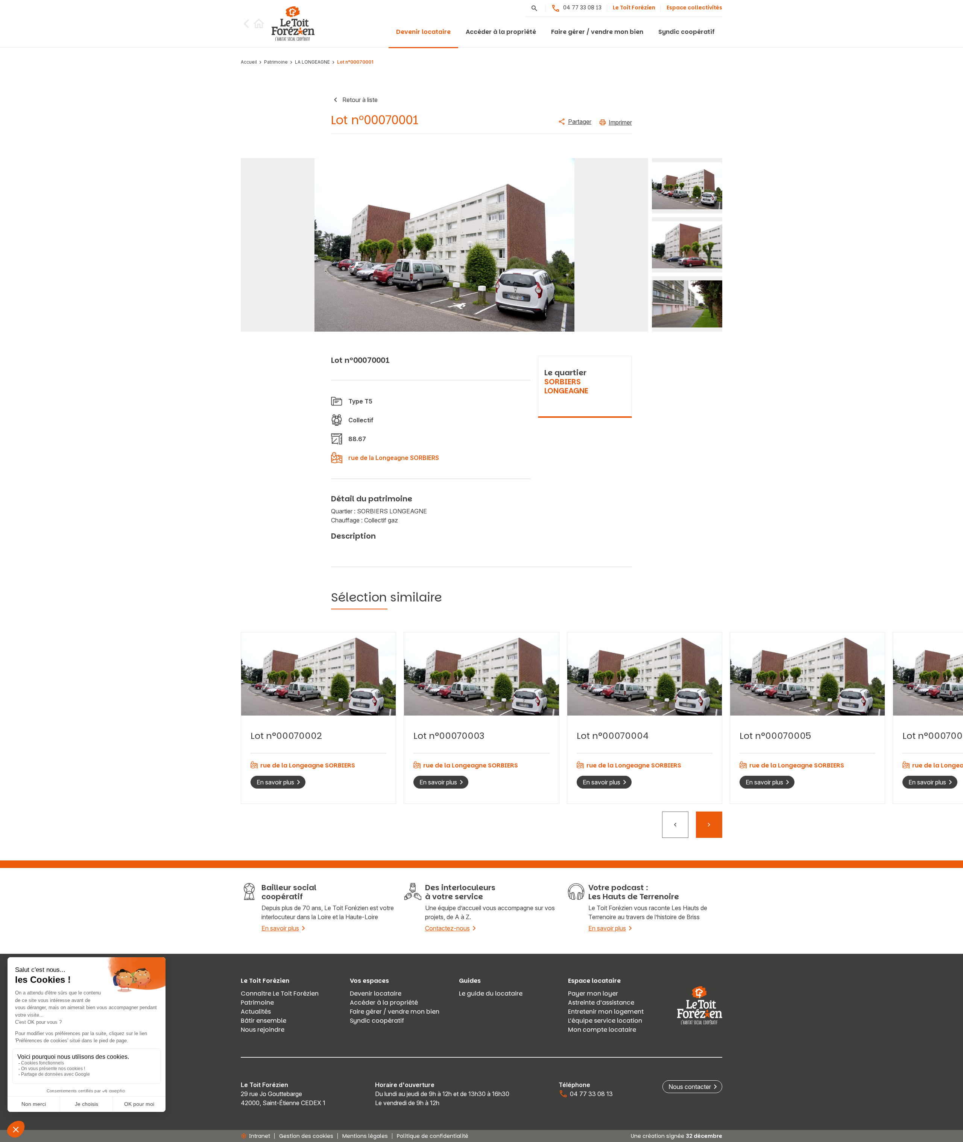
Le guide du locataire (491, 993)
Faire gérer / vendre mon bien (597, 31)
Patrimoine (276, 62)
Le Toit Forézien (634, 7)
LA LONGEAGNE (312, 62)
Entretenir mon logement (606, 1011)
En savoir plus (275, 782)
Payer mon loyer (593, 993)
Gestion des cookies (306, 1136)
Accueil (249, 62)
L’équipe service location (605, 1020)
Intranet (259, 1136)
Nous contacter (689, 1086)
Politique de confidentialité (432, 1136)
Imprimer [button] (620, 122)
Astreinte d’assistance (601, 1002)
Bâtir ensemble (263, 1020)
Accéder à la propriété (501, 31)
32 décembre (704, 1136)
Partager (579, 121)
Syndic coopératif (686, 31)
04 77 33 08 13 (582, 7)
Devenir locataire (423, 31)
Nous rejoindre (262, 1029)
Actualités (256, 1011)
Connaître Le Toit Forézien (280, 993)
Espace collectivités (694, 7)
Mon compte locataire (602, 1029)
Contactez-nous (447, 928)
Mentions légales (365, 1136)
